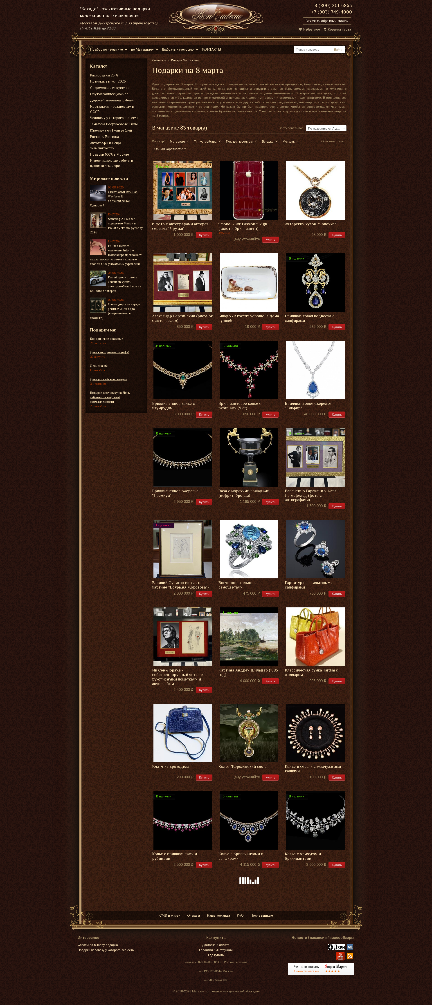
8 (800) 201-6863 (333, 5)
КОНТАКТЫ (211, 49)
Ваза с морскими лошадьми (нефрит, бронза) (243, 493)
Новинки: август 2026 (108, 81)
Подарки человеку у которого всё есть (106, 950)
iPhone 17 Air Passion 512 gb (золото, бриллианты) (242, 226)
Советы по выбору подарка (98, 945)
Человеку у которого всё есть (114, 118)
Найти (338, 49)
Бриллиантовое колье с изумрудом (173, 405)
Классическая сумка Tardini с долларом (311, 672)
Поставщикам (261, 915)
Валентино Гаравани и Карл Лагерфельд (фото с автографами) (311, 495)
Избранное (311, 29)
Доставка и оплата (216, 945)
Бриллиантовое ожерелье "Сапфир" (308, 405)
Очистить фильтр (333, 141)
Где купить (216, 955)
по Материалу (142, 49)
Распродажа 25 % (104, 75)
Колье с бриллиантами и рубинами (174, 856)
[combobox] (326, 128)
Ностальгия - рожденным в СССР (112, 109)
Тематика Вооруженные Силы (114, 124)
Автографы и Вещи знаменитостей (105, 145)
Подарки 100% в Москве (109, 154)
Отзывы (193, 915)
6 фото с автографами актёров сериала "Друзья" (180, 226)
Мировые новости (109, 178)
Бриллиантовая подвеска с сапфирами (309, 318)
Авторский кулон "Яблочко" (310, 224)
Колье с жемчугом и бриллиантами (303, 856)
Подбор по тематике (106, 49)
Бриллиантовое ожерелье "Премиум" (175, 493)
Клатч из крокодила (170, 766)
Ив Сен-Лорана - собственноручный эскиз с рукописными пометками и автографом (177, 677)
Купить (204, 235)
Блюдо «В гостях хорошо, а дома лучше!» (248, 318)
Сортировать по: (291, 128)
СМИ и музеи (169, 915)
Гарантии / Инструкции (216, 950)
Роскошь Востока (104, 137)
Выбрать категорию (178, 49)
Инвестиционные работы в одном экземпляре (111, 163)
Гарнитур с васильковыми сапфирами (309, 585)
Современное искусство (110, 88)
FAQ (240, 915)
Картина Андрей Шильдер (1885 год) (248, 672)
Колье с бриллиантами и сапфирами (240, 856)
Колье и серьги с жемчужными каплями (313, 768)
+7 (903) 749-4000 (331, 11)
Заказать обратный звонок (327, 21)
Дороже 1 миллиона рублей (112, 100)
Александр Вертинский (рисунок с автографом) (182, 318)
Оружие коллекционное (109, 94)
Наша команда (218, 915)
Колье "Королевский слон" (242, 766)
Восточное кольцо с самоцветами (237, 585)
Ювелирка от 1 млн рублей (111, 130)
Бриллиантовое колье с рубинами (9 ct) (239, 405)
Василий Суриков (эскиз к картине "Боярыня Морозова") (180, 585)
